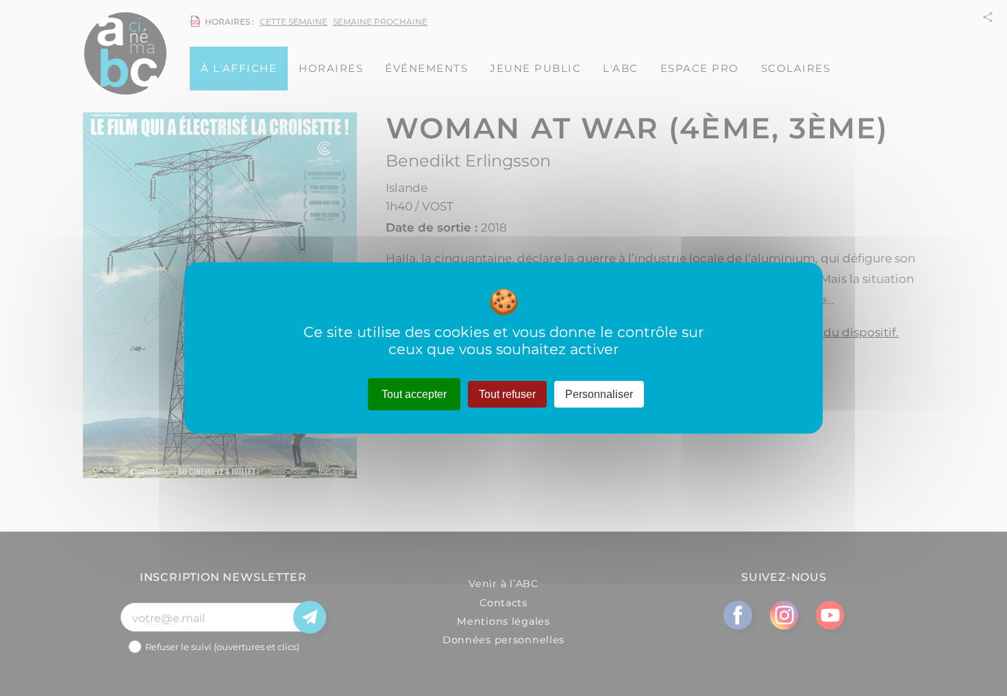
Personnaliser (599, 394)
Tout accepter (414, 394)
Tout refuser (507, 394)
